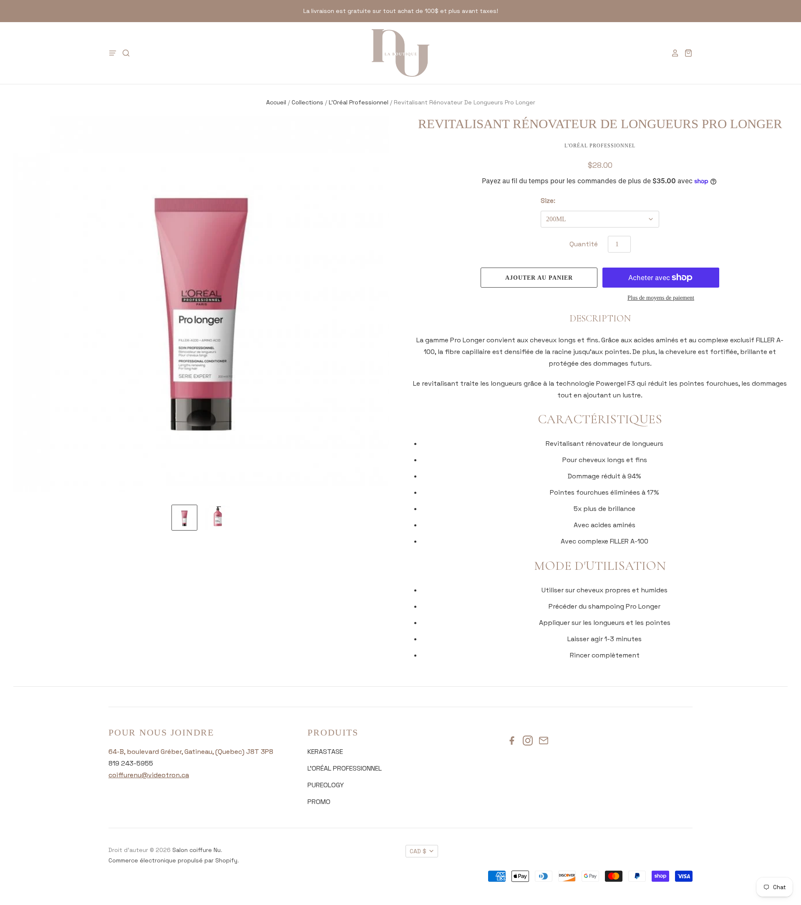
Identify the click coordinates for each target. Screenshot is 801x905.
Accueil (276, 102)
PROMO (318, 801)
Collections (307, 102)
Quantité (583, 244)
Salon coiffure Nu (196, 850)
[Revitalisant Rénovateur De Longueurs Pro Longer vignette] (184, 517)
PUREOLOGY (325, 785)
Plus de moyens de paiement (660, 298)
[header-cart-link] (686, 53)
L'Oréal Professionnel (599, 146)
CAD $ (418, 851)
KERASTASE (325, 751)
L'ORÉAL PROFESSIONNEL (344, 768)
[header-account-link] (672, 53)
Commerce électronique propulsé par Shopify (172, 860)
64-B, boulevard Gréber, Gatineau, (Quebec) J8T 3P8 (190, 751)
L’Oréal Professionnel (358, 102)
